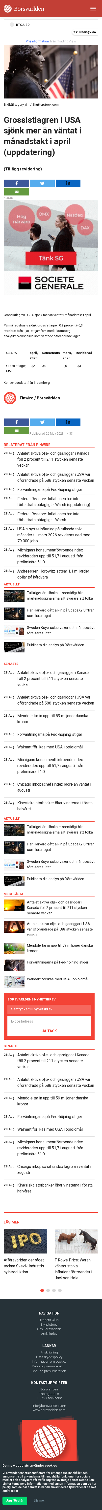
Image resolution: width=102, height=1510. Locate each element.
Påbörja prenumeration (49, 1366)
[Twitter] (42, 183)
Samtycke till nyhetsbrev (31, 1009)
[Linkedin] (68, 183)
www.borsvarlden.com (49, 1410)
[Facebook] (16, 183)
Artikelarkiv (49, 1334)
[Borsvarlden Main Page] (24, 8)
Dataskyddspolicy (49, 1357)
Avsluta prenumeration (49, 1371)
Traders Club (49, 1320)
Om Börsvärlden (49, 1329)
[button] (42, 1290)
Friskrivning (49, 1352)
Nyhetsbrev (49, 1324)
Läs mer (39, 1500)
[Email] (16, 191)
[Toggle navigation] (93, 9)
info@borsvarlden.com (49, 1406)
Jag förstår (15, 1500)
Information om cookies (49, 1361)
